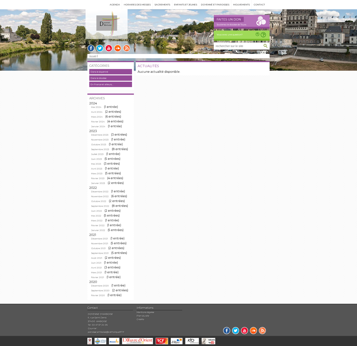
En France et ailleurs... (102, 84)
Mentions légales (145, 312)
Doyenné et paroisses (215, 4)
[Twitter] (99, 48)
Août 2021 (96, 258)
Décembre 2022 (99, 191)
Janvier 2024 (98, 126)
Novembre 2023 (100, 139)
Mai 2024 (96, 107)
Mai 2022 (96, 215)
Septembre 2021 (100, 253)
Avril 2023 (96, 168)
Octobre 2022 (98, 201)
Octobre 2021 (98, 248)
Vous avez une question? (230, 34)
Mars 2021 (96, 272)
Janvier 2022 (98, 230)
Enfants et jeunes (185, 4)
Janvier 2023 (98, 183)
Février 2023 (97, 178)
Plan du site (143, 315)
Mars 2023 (96, 173)
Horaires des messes (137, 4)
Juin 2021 (96, 262)
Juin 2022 (96, 210)
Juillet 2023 (97, 154)
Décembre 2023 (99, 134)
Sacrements (162, 4)
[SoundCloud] (117, 48)
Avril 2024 (96, 111)
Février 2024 (98, 121)
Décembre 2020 (100, 285)
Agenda (115, 4)
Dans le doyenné (99, 71)
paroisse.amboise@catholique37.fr (106, 332)
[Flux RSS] (126, 48)
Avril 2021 (96, 267)
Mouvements (241, 4)
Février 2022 (97, 225)
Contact (259, 4)
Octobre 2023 (98, 144)
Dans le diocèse (98, 78)
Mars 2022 (96, 220)
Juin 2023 (96, 159)
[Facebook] (90, 48)
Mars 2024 (97, 116)
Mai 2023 (96, 163)
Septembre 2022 (100, 206)
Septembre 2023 (100, 149)
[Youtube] (108, 48)
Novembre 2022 (100, 196)
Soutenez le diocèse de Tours (231, 24)
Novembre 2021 (99, 243)
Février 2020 (98, 295)
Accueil (93, 56)
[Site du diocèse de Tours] (89, 341)
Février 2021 (97, 277)
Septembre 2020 (100, 290)
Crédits (140, 319)
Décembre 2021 (99, 238)
